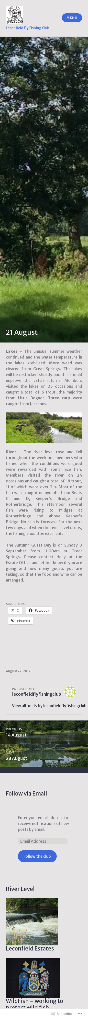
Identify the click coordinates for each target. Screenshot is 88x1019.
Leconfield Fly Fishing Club (27, 28)
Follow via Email (26, 793)
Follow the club (37, 856)
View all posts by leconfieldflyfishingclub (49, 705)
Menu (71, 18)
